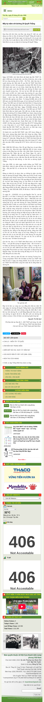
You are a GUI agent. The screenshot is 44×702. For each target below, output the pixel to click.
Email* (39, 688)
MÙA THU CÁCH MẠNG (11, 358)
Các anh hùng (10, 397)
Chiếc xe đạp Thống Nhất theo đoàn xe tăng (17, 363)
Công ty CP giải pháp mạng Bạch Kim (28, 698)
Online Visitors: (9, 621)
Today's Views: (9, 623)
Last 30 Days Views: (11, 626)
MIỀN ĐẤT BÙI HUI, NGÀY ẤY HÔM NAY (16, 350)
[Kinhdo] (22, 475)
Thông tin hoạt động (13, 371)
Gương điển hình (22, 390)
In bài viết (37, 30)
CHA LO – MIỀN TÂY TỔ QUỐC (13, 341)
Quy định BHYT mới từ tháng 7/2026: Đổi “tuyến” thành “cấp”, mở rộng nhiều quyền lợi (25, 428)
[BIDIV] (22, 484)
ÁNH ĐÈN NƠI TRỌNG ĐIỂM (12, 346)
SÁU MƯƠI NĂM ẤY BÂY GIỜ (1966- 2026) (17, 354)
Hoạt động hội (22, 367)
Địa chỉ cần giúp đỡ (12, 387)
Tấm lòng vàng (22, 380)
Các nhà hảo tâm (11, 384)
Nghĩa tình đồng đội (12, 374)
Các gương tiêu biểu (13, 394)
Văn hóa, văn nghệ (12, 377)
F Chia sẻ (6, 333)
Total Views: (8, 628)
